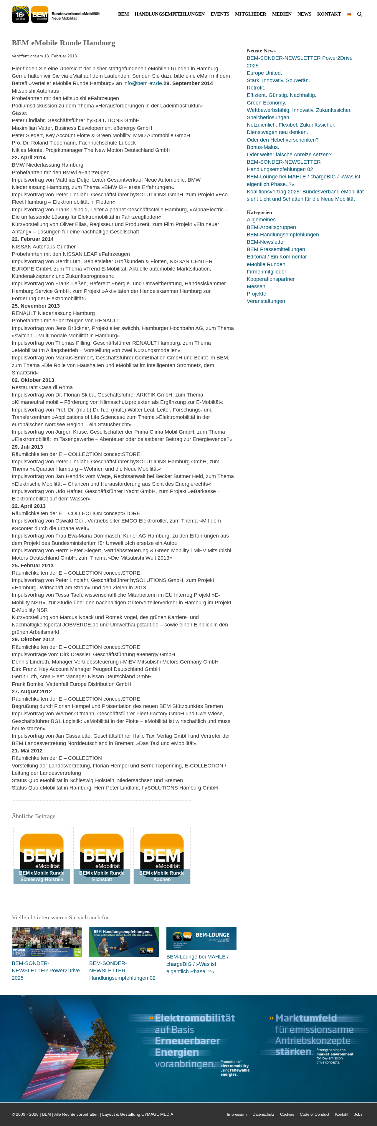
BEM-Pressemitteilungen (276, 249)
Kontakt (329, 14)
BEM (123, 14)
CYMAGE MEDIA (157, 1114)
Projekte (256, 294)
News (304, 14)
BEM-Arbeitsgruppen (271, 227)
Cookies (287, 1114)
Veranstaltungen (266, 301)
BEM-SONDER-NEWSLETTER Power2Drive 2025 (46, 970)
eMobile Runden (266, 264)
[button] (359, 14)
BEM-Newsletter (266, 242)
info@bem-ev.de (142, 83)
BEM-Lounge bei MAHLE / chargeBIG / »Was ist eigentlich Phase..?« (197, 964)
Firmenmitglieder (266, 272)
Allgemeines (261, 220)
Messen (256, 286)
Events (220, 14)
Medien (282, 14)
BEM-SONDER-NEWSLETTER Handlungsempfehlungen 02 (122, 970)
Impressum (237, 1114)
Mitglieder (250, 14)
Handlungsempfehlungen (170, 14)
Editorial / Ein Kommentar (277, 257)
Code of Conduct (314, 1114)
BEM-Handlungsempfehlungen (283, 235)
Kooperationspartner (271, 279)
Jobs (358, 1114)
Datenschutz (263, 1114)
